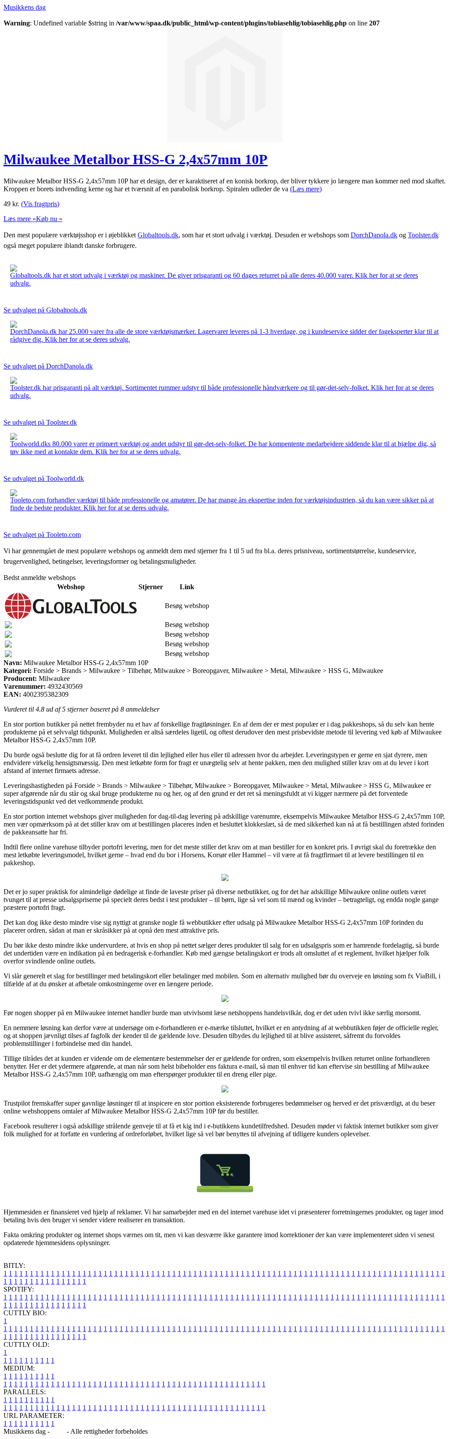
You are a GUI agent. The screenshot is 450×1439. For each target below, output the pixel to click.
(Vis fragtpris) (40, 204)
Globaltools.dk (158, 235)
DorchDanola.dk (374, 235)
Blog (58, 1431)
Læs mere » (20, 218)
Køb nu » (49, 218)
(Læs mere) (306, 189)
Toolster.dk (423, 235)
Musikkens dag (25, 7)
